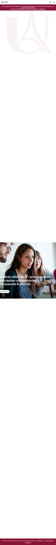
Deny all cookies (49, 540)
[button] (3, 295)
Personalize (28, 542)
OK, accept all (40, 540)
